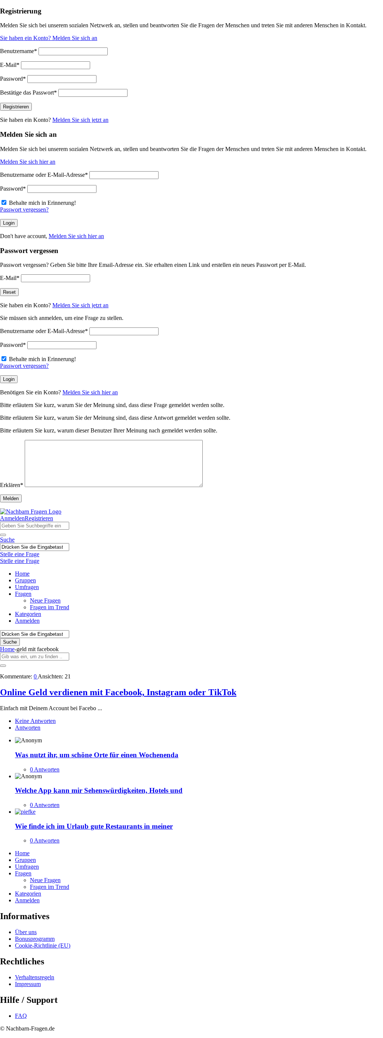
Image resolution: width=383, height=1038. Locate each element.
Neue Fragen (45, 600)
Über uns (26, 932)
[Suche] (3, 535)
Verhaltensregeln (34, 977)
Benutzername (18, 51)
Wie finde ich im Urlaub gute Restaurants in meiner (94, 826)
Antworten (27, 727)
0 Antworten (44, 769)
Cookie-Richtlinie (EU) (42, 945)
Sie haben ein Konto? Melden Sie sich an (48, 38)
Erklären (11, 485)
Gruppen (25, 580)
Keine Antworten (35, 721)
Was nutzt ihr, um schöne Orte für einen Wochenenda (96, 755)
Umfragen (27, 587)
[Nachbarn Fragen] (30, 511)
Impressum (28, 984)
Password (13, 79)
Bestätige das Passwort (28, 92)
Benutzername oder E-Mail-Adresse (44, 175)
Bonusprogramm (35, 939)
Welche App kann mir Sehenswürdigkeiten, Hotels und (99, 790)
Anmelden (12, 518)
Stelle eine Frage (19, 554)
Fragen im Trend (49, 607)
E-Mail (9, 65)
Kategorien (28, 614)
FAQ (21, 1016)
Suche (7, 539)
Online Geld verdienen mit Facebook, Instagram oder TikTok (118, 692)
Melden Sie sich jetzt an (80, 120)
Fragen (23, 594)
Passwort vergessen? (24, 209)
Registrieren (39, 518)
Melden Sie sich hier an (27, 161)
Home (22, 573)
